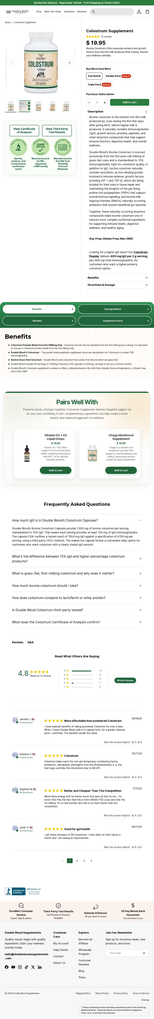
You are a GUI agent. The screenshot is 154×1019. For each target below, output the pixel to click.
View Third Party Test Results (57, 130)
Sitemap (145, 1000)
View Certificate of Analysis (24, 130)
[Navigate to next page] (91, 860)
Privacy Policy (121, 993)
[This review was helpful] (133, 815)
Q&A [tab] (31, 642)
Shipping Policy (83, 993)
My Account (61, 943)
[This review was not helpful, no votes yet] (139, 742)
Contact (58, 956)
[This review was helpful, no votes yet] (133, 742)
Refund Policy (102, 993)
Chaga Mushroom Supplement (121, 437)
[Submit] (94, 12)
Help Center (60, 949)
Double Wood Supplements (26, 993)
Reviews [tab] (17, 642)
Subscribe (69, 11)
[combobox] (112, 12)
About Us (59, 962)
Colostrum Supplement (25, 22)
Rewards (81, 11)
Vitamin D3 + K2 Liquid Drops (55, 437)
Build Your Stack (52, 11)
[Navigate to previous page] (62, 860)
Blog (81, 970)
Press (82, 977)
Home (8, 22)
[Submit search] (94, 12)
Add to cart (129, 102)
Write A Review (125, 680)
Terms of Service (141, 993)
